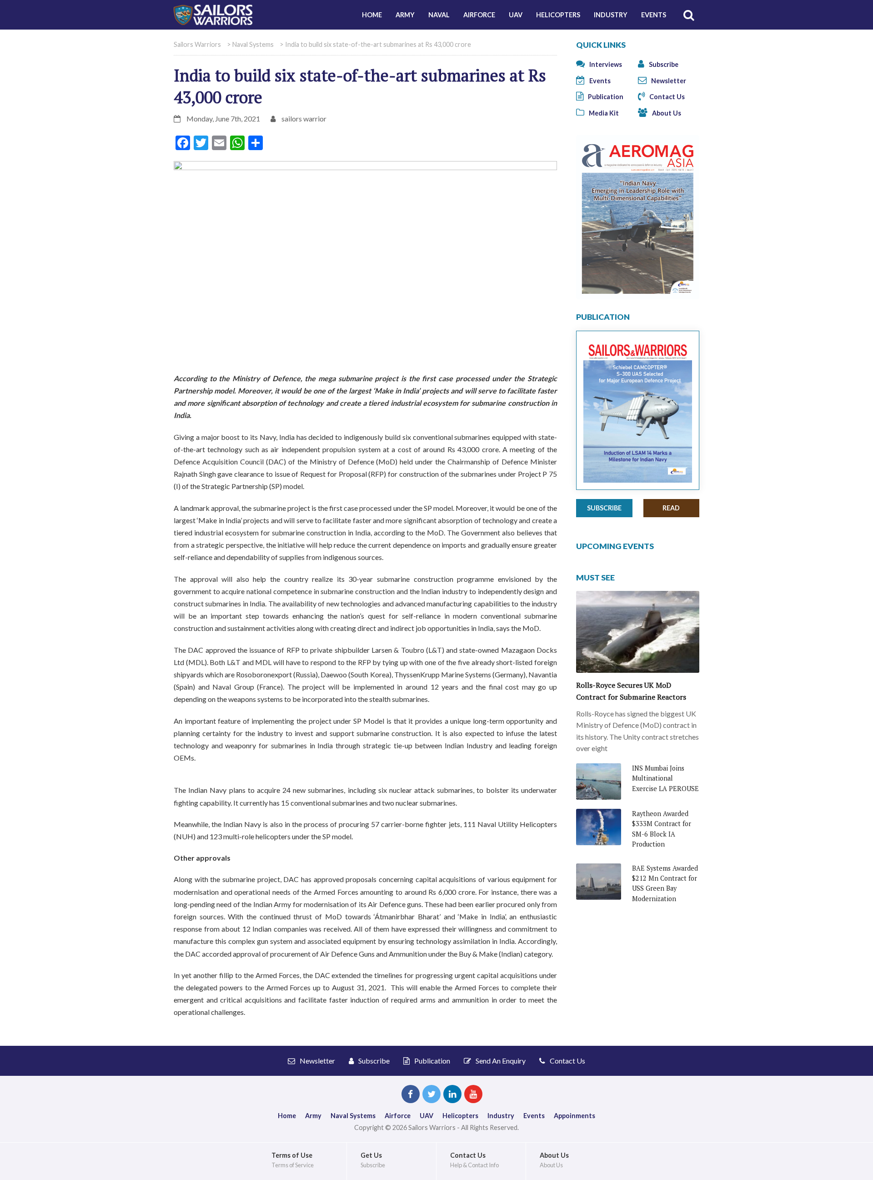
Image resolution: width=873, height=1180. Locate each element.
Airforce (479, 15)
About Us (666, 113)
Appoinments (574, 1115)
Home (372, 15)
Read (671, 508)
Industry (610, 15)
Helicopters (558, 15)
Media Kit (603, 113)
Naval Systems (353, 1115)
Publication (605, 97)
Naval (439, 15)
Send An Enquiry (500, 1060)
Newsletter (668, 81)
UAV (515, 15)
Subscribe (662, 64)
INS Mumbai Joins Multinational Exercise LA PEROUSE (665, 778)
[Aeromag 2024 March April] (637, 216)
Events (653, 15)
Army (405, 15)
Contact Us (666, 97)
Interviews (605, 64)
